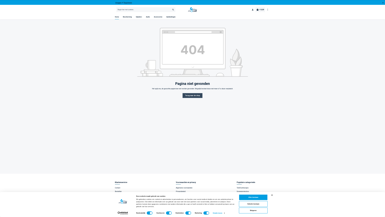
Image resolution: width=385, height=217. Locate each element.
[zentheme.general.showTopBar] (267, 9)
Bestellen (118, 191)
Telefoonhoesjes (243, 188)
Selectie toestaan (253, 204)
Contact (117, 188)
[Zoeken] (173, 9)
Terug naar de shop (192, 95)
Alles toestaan (253, 197)
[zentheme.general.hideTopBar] (383, 2)
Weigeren (253, 210)
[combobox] (143, 9)
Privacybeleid (180, 191)
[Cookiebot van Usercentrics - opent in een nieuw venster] (123, 213)
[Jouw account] (252, 9)
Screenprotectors (243, 191)
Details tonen (217, 213)
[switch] (169, 213)
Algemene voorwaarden (184, 188)
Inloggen (118, 3)
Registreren (128, 3)
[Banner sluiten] (272, 195)
